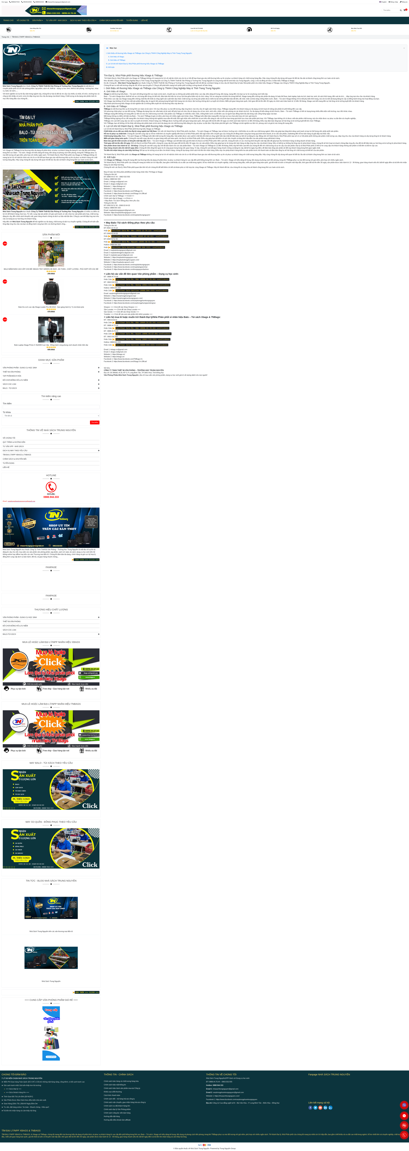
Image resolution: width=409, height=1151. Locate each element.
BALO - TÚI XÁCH (10, 388)
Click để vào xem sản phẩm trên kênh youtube (131, 314)
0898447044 (15, 2)
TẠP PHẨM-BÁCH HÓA (12, 376)
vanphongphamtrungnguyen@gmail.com (124, 293)
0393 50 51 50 (112, 239)
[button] (382, 1)
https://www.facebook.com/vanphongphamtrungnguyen (134, 300)
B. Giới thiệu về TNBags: (117, 60)
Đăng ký (404, 2)
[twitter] (315, 1108)
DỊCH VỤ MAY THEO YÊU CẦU (15, 450)
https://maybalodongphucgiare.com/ (125, 260)
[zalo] (330, 1108)
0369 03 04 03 (112, 233)
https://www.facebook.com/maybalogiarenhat (130, 267)
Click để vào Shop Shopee (124, 307)
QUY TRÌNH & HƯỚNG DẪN (14, 442)
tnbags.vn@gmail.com (118, 181)
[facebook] (310, 1108)
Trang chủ (5, 37)
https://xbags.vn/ (118, 357)
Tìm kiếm (94, 422)
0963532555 (27, 2)
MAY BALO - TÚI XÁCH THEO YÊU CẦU (51, 763)
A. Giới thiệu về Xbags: (116, 57)
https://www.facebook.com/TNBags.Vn (128, 191)
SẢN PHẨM (37, 20)
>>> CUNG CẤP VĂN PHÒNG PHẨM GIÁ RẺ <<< (51, 1000)
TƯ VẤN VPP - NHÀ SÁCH (13, 446)
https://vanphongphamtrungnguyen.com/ (127, 298)
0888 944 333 (115, 245)
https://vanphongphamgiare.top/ (124, 296)
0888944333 (39, 2)
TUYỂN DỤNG (8, 463)
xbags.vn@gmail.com (118, 184)
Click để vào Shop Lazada (127, 309)
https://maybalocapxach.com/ (123, 262)
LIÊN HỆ (6, 467)
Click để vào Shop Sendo (126, 312)
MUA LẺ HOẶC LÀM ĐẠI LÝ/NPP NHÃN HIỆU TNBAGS (51, 704)
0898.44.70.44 (112, 277)
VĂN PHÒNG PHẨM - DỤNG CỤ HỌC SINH (20, 368)
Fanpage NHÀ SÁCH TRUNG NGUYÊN (329, 1074)
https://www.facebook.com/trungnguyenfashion (131, 269)
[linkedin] (325, 1108)
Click (129, 196)
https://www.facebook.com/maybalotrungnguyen (132, 215)
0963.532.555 (112, 282)
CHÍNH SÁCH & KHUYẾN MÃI (14, 459)
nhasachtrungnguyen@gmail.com (59, 2)
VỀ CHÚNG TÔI (9, 438)
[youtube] (320, 1108)
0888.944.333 (115, 288)
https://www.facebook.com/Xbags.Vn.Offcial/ (130, 193)
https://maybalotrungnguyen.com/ (123, 212)
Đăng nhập (394, 2)
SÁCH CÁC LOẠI (9, 384)
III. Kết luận (110, 67)
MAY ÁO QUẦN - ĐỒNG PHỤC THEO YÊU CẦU (51, 822)
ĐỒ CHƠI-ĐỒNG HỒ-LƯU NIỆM (15, 380)
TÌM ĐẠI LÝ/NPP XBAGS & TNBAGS (17, 455)
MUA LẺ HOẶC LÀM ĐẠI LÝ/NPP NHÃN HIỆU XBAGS (51, 642)
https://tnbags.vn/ (119, 186)
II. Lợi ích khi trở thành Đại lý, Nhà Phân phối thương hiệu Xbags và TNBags (135, 64)
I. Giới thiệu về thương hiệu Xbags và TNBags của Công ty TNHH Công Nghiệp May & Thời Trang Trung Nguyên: (149, 53)
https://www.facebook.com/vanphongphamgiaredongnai (135, 303)
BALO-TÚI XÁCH (9, 634)
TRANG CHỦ (8, 20)
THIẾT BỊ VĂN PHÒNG (12, 372)
